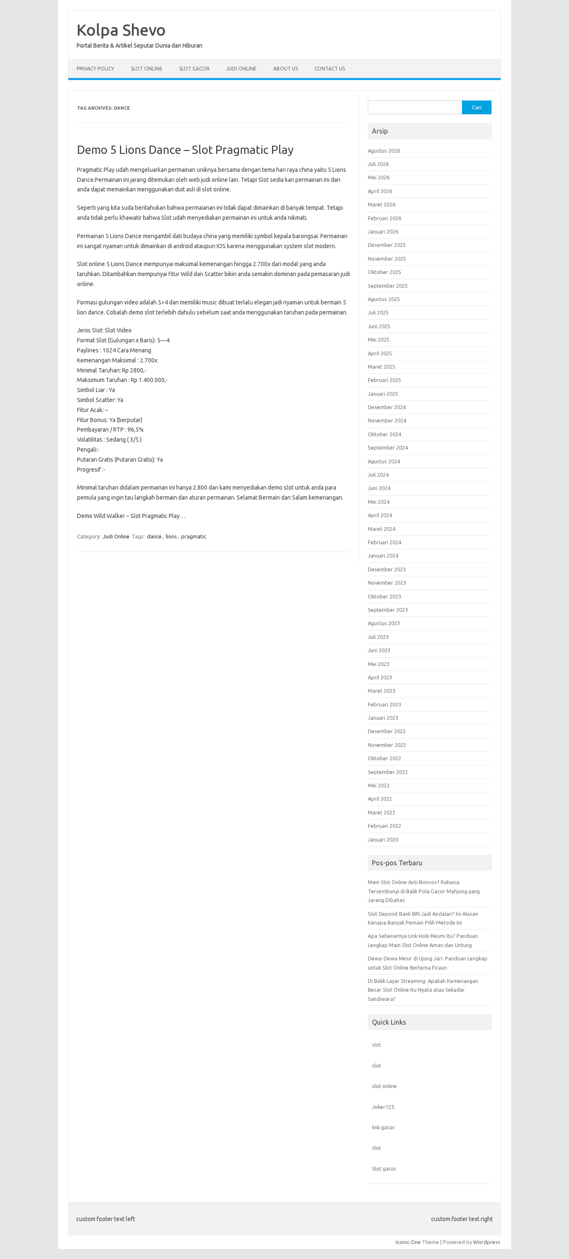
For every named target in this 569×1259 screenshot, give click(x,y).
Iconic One (408, 1242)
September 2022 (388, 772)
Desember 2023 (387, 569)
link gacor (383, 1127)
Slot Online (146, 68)
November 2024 (387, 420)
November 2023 (387, 583)
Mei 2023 (378, 664)
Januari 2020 (383, 839)
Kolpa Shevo (121, 29)
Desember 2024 (387, 407)
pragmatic (193, 536)
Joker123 (383, 1107)
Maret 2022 (381, 812)
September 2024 (388, 447)
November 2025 (387, 258)
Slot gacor (384, 1168)
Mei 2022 (378, 785)
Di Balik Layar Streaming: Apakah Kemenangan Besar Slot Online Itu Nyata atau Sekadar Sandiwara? (423, 990)
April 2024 (380, 515)
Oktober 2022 (384, 758)
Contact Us (329, 68)
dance (154, 536)
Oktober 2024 (384, 434)
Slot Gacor (194, 68)
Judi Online (241, 68)
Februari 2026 (384, 218)
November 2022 (387, 745)
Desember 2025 (387, 245)
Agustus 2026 (384, 150)
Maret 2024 (381, 529)
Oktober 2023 (384, 596)
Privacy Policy (95, 68)
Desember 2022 (387, 731)
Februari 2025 (384, 380)
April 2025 (380, 353)
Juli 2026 (378, 164)
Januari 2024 (383, 555)
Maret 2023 (381, 691)
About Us (285, 68)
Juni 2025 (379, 326)
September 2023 (388, 610)
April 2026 (380, 191)
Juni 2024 (379, 488)
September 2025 (388, 286)
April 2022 (380, 799)
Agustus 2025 (384, 299)
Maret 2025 (381, 366)
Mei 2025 (378, 339)
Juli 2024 (378, 474)
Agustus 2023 (384, 623)
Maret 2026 (381, 204)
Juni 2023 (379, 650)
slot (376, 1045)
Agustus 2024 (384, 461)
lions (171, 536)
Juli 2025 (378, 312)
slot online (384, 1086)
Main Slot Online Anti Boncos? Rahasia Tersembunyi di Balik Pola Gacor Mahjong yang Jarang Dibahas (424, 891)
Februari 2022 (384, 826)
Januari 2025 (383, 394)
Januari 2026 (383, 231)
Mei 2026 (378, 177)
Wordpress (486, 1242)
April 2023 (380, 677)
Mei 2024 (378, 502)
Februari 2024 (384, 542)
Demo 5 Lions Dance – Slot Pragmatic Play (185, 149)
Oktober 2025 (384, 272)
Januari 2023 (383, 718)
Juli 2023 (378, 637)
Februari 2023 (384, 704)
